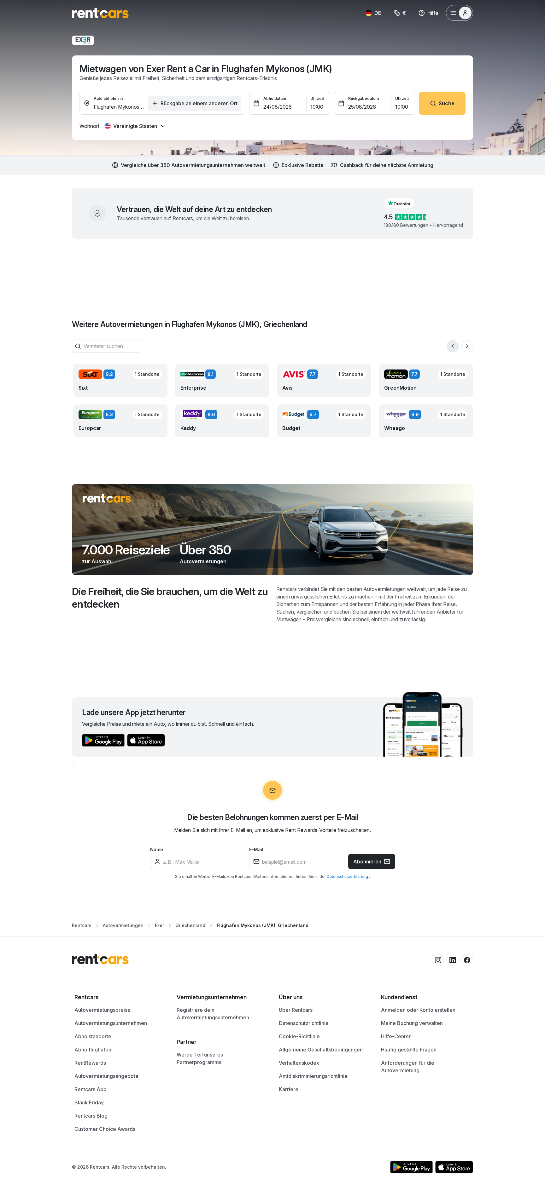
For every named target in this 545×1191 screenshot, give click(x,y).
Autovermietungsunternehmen (110, 1023)
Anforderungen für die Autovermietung (407, 1067)
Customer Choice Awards (104, 1129)
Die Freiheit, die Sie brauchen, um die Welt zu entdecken (170, 597)
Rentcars (81, 925)
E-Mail (256, 849)
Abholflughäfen (92, 1049)
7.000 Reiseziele (126, 550)
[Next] (467, 346)
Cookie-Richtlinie (299, 1036)
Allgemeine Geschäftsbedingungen (321, 1049)
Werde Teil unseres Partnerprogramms (200, 1058)
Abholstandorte (92, 1036)
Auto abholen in (108, 98)
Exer (159, 925)
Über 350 (205, 550)
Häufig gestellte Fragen (409, 1049)
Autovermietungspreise (102, 1010)
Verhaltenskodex (299, 1063)
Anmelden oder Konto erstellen (418, 1010)
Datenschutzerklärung (348, 876)
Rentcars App (90, 1089)
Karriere (288, 1089)
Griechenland (190, 925)
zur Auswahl (97, 561)
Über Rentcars (296, 1010)
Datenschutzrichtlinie (304, 1023)
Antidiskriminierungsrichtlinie (313, 1076)
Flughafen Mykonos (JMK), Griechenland (262, 925)
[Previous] (453, 346)
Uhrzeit (317, 98)
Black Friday (89, 1102)
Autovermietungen (203, 561)
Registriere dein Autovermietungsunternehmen (213, 1014)
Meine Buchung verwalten (412, 1023)
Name (156, 849)
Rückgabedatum (363, 98)
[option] (119, 997)
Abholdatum (274, 98)
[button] (404, 203)
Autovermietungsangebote (106, 1076)
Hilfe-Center (396, 1036)
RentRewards (90, 1063)
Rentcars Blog (91, 1116)
